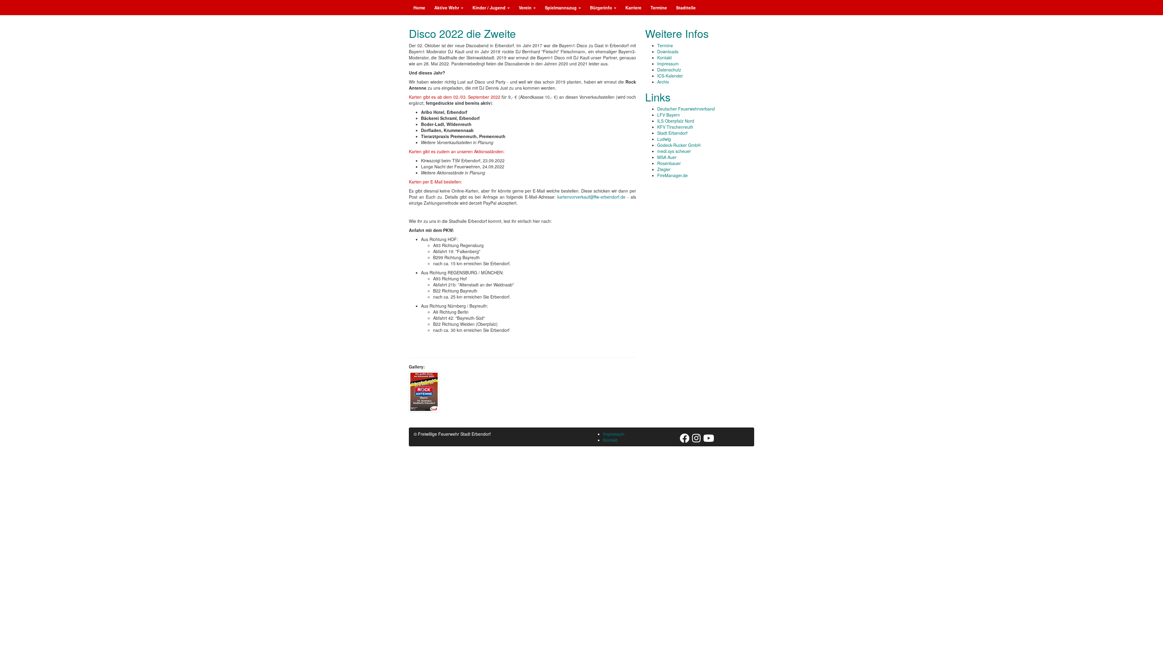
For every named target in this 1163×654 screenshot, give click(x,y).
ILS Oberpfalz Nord (675, 121)
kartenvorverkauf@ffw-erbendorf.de (591, 197)
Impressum (668, 64)
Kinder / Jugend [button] (489, 8)
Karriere (633, 8)
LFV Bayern (668, 115)
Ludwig (664, 139)
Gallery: (417, 367)
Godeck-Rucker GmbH (679, 145)
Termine (659, 8)
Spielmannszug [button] (561, 8)
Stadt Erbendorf (672, 133)
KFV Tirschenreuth (675, 127)
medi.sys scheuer (674, 151)
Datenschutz (669, 70)
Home (419, 8)
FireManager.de (672, 175)
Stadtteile (686, 8)
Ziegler (664, 169)
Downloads (667, 51)
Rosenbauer (669, 163)
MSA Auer (667, 157)
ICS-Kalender (670, 76)
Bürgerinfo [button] (601, 8)
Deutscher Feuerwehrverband (686, 109)
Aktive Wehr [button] (447, 8)
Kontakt (664, 57)
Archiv (663, 82)
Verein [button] (526, 8)
